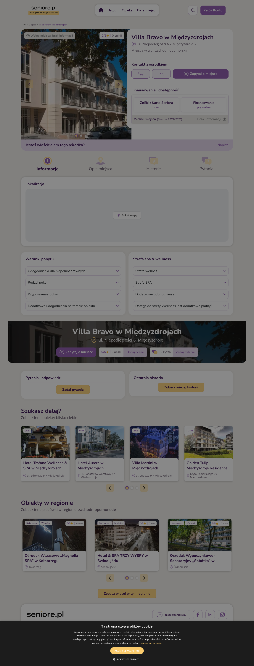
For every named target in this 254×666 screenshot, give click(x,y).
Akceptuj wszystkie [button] (127, 650)
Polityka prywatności (151, 642)
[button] (127, 659)
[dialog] (127, 643)
